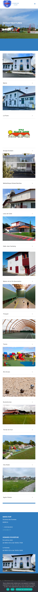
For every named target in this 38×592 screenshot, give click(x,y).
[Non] (36, 586)
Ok (8, 589)
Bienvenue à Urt (9, 580)
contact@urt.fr (7, 530)
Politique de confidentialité (24, 589)
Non (12, 589)
